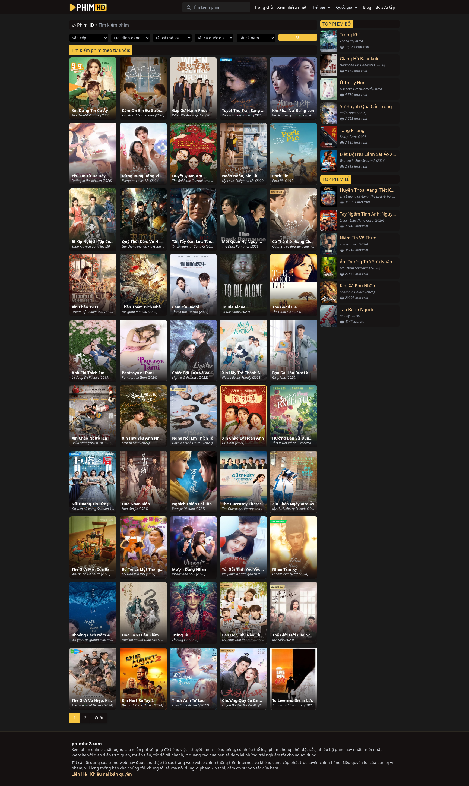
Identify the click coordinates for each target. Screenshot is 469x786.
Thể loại (318, 7)
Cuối (99, 717)
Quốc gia (344, 7)
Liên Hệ (79, 774)
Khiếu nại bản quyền (111, 774)
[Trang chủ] (88, 7)
